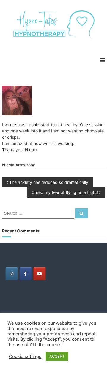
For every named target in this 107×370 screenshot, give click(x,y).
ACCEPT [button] (56, 356)
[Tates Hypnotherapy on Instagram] (11, 273)
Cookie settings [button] (25, 356)
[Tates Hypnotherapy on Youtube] (39, 273)
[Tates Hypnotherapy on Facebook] (25, 273)
